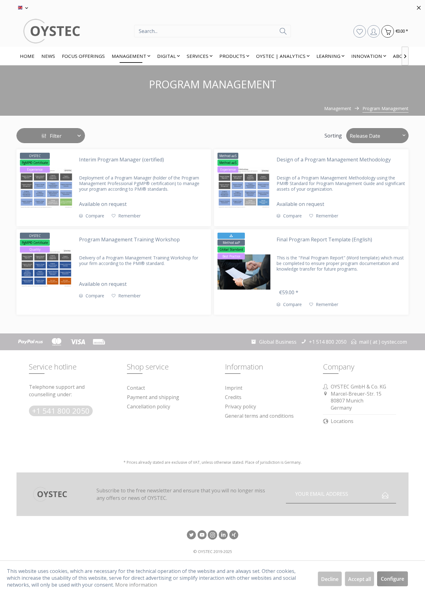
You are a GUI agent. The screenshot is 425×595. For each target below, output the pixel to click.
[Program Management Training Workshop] (46, 268)
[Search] (283, 31)
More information (136, 584)
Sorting (333, 135)
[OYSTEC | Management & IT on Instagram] (212, 535)
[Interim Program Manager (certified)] (46, 188)
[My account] (374, 31)
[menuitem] (212, 31)
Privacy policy (240, 406)
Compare (94, 216)
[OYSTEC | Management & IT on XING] (233, 535)
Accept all (359, 579)
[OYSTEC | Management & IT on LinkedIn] (223, 535)
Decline (330, 579)
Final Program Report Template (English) (324, 239)
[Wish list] (360, 31)
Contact (136, 387)
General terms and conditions (259, 415)
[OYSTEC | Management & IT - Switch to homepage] (75, 31)
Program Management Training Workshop (129, 239)
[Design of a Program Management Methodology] (243, 188)
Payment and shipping (153, 397)
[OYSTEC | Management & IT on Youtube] (202, 535)
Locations (342, 421)
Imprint (233, 387)
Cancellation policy (148, 406)
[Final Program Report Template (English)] (243, 272)
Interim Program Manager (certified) (121, 159)
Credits (233, 397)
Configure (392, 578)
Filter (55, 135)
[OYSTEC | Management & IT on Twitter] (191, 535)
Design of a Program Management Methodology (334, 159)
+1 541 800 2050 (61, 411)
